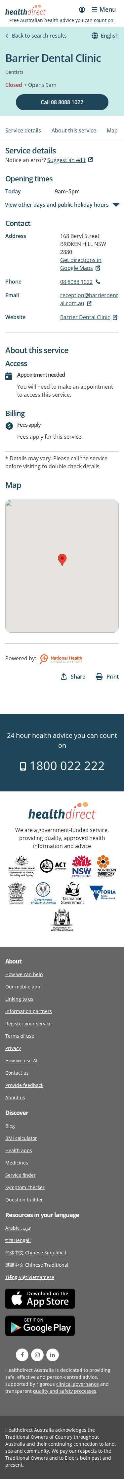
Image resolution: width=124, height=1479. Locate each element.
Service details (23, 130)
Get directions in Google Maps (81, 264)
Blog (10, 1126)
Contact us (17, 1073)
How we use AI (21, 1060)
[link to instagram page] (37, 1355)
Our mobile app (22, 986)
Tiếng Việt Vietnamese (29, 1277)
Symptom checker (25, 1187)
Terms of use (19, 1036)
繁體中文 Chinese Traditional (36, 1265)
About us (15, 1097)
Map (112, 130)
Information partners (28, 1011)
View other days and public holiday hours (57, 204)
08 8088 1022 (76, 282)
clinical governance (77, 1384)
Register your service (28, 1023)
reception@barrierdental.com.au (89, 299)
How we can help (24, 974)
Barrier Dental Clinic (85, 317)
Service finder (20, 1175)
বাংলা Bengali (18, 1240)
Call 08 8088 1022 (62, 102)
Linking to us (19, 999)
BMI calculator (21, 1138)
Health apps (18, 1150)
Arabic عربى (18, 1228)
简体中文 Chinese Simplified (35, 1252)
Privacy (13, 1048)
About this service (74, 130)
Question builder (24, 1199)
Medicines (16, 1163)
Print (112, 676)
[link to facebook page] (22, 1355)
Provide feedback (24, 1085)
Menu (108, 9)
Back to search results (39, 35)
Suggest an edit (66, 160)
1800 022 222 (65, 765)
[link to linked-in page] (52, 1355)
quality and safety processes (64, 1391)
